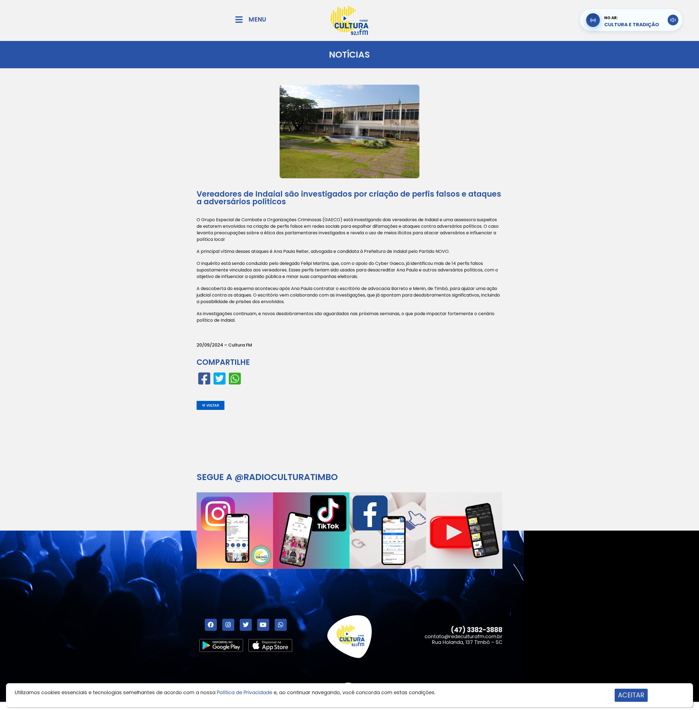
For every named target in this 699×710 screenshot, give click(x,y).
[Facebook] (211, 625)
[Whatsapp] (281, 625)
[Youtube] (263, 625)
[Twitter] (246, 625)
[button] (210, 405)
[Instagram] (228, 625)
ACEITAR (631, 695)
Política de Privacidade (244, 692)
